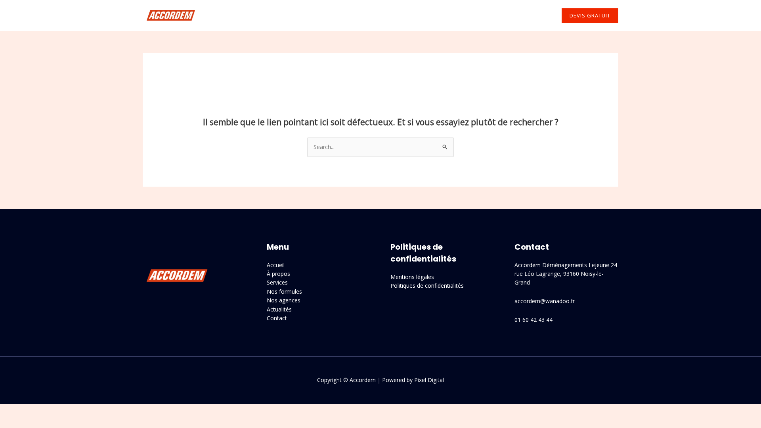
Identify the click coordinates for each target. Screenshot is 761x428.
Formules (387, 15)
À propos (305, 15)
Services (342, 15)
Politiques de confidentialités (427, 285)
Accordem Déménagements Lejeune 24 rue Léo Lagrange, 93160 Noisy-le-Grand (565, 274)
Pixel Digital (429, 380)
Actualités (494, 15)
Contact (535, 15)
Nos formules (284, 291)
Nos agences (440, 15)
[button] (357, 15)
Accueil (268, 15)
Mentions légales (412, 277)
